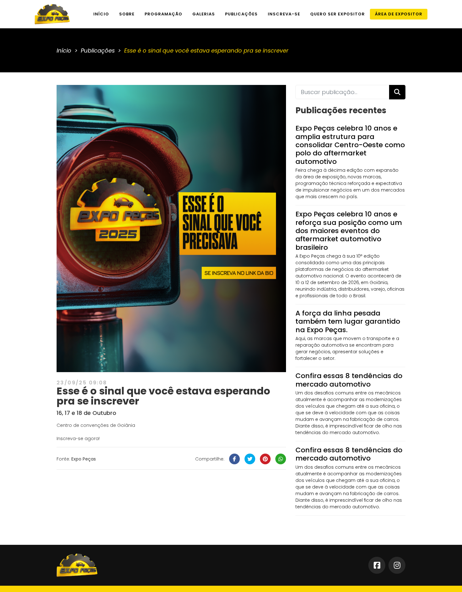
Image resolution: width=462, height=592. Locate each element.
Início (101, 14)
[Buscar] (397, 92)
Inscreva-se (284, 14)
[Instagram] (396, 565)
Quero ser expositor (337, 14)
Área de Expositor (398, 14)
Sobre (127, 14)
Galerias (203, 14)
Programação (163, 14)
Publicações (241, 14)
